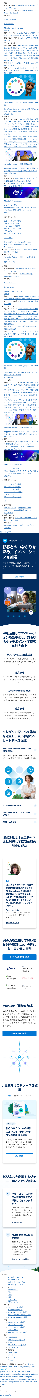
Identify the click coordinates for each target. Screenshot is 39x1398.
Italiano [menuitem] (28, 244)
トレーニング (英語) (15, 1307)
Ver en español (5, 1395)
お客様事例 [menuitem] (19, 178)
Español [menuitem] (16, 244)
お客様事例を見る (12, 923)
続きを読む (19, 1156)
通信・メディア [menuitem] (10, 65)
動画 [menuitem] (8, 181)
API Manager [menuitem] (18, 28)
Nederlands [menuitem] (8, 247)
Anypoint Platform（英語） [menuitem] (15, 257)
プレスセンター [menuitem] (19, 181)
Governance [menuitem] (9, 24)
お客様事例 (12, 1337)
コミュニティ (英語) (15, 1325)
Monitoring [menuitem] (8, 28)
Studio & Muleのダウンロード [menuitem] (27, 35)
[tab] (9, 1095)
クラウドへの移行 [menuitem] (10, 71)
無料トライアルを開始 (20, 1259)
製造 (10, 1292)
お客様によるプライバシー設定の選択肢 (15, 1372)
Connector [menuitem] (8, 13)
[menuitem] (21, 22)
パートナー (8, 238)
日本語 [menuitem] (21, 244)
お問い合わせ (20, 577)
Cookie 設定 (3, 1369)
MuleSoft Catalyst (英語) (17, 1312)
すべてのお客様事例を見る (20, 957)
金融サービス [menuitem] (13, 63)
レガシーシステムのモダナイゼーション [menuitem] (23, 68)
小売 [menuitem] (23, 63)
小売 (10, 1295)
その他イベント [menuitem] (16, 186)
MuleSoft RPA (13, 1280)
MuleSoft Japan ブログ (17, 1345)
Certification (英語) (15, 1310)
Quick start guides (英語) (17, 1332)
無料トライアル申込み (16, 1282)
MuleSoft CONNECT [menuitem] (19, 183)
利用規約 (31, 1366)
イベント (11, 1357)
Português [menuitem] (8, 244)
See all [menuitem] (6, 30)
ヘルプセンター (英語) (16, 1322)
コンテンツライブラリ (16, 1340)
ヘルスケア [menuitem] (34, 63)
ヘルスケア (12, 1300)
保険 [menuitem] (27, 63)
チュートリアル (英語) (16, 1327)
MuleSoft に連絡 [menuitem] (21, 249)
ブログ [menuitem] (28, 181)
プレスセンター (14, 1347)
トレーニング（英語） (12, 226)
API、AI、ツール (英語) (13, 233)
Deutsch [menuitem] (27, 242)
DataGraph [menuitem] (17, 13)
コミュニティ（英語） (12, 223)
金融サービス (13, 1290)
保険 (10, 1297)
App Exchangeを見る (19, 1033)
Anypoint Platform (15, 1277)
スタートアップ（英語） (13, 221)
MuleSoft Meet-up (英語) (17, 1317)
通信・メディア (14, 1302)
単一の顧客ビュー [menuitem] (10, 73)
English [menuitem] (10, 242)
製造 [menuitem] (20, 63)
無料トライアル (10, 262)
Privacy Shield (22, 1366)
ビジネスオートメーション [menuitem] (28, 71)
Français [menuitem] (21, 242)
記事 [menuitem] (11, 181)
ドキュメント (9, 231)
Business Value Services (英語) (19, 1315)
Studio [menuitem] (22, 10)
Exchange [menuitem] (29, 10)
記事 (10, 1342)
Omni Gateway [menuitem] (10, 19)
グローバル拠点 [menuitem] (12, 252)
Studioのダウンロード (16, 1285)
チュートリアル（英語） (13, 228)
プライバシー (12, 1366)
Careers (11, 1360)
